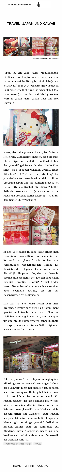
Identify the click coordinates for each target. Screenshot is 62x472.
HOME (17, 465)
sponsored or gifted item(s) (18, 444)
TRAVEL (38, 444)
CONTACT (43, 465)
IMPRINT (29, 465)
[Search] (58, 4)
